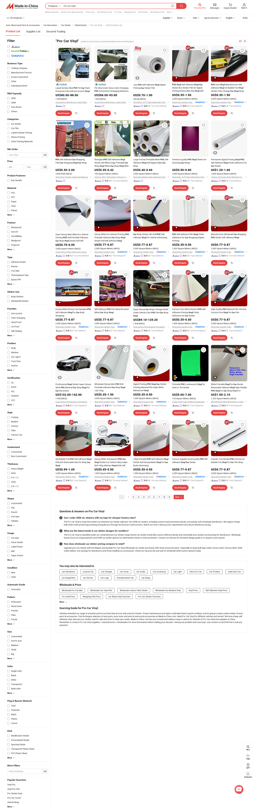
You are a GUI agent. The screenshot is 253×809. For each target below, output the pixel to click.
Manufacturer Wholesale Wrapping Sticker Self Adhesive (228, 236)
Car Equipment (68, 577)
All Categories (16, 17)
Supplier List (33, 31)
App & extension (211, 17)
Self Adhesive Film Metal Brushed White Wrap (111, 311)
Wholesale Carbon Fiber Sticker (134, 590)
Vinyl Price (193, 590)
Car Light (177, 571)
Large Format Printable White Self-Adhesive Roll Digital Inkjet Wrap (151, 162)
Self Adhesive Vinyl (104, 12)
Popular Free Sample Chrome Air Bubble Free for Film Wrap (228, 461)
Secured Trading (55, 31)
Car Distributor (68, 571)
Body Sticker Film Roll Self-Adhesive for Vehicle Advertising (150, 236)
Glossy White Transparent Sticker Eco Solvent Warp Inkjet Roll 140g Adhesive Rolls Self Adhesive (110, 462)
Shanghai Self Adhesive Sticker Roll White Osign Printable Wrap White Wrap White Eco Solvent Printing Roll (112, 163)
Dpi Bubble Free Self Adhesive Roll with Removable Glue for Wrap (73, 462)
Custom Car (88, 571)
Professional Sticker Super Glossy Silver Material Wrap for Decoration (73, 387)
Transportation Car (125, 577)
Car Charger (106, 571)
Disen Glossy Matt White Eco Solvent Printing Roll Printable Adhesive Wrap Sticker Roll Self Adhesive (71, 237)
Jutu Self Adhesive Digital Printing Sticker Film (149, 86)
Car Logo (105, 577)
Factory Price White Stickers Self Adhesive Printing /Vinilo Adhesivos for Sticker (189, 312)
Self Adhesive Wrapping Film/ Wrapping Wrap (71, 161)
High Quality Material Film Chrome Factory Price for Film (228, 311)
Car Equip (145, 577)
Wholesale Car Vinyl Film (101, 590)
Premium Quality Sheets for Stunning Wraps (189, 161)
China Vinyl (90, 12)
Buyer (180, 17)
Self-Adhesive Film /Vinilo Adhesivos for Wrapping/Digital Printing (188, 237)
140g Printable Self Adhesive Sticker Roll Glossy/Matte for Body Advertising (151, 462)
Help (195, 17)
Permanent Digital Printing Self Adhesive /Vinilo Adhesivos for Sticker (229, 162)
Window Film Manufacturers (72, 12)
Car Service (88, 577)
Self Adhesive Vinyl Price (216, 590)
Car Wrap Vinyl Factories (119, 596)
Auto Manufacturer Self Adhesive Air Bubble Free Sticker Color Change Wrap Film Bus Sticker (227, 88)
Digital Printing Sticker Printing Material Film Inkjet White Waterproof (149, 387)
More (61, 602)
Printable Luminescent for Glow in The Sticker (188, 386)
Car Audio (140, 571)
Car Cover (124, 571)
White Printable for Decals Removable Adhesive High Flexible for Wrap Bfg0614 (229, 387)
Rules (245, 17)
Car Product (214, 571)
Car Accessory (159, 571)
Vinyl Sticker (143, 12)
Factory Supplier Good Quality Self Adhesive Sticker (189, 461)
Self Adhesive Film (157, 12)
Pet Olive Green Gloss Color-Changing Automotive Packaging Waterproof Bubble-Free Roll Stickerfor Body (112, 90)
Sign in (244, 7)
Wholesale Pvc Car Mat (72, 590)
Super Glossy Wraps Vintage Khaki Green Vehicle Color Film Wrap (150, 312)
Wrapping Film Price (92, 596)
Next (177, 497)
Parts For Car (195, 571)
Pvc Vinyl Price (68, 596)
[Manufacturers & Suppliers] (22, 6)
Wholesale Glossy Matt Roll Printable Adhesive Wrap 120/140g (109, 387)
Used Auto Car (234, 571)
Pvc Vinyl (118, 12)
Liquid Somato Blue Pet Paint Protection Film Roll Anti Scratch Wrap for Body (72, 90)
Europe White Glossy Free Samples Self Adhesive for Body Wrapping (73, 312)
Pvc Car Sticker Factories (149, 596)
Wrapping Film (130, 12)
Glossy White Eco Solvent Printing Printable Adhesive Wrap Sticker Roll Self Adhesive (111, 237)
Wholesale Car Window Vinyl (168, 590)
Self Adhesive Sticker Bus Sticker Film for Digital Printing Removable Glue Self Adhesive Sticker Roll (188, 88)
